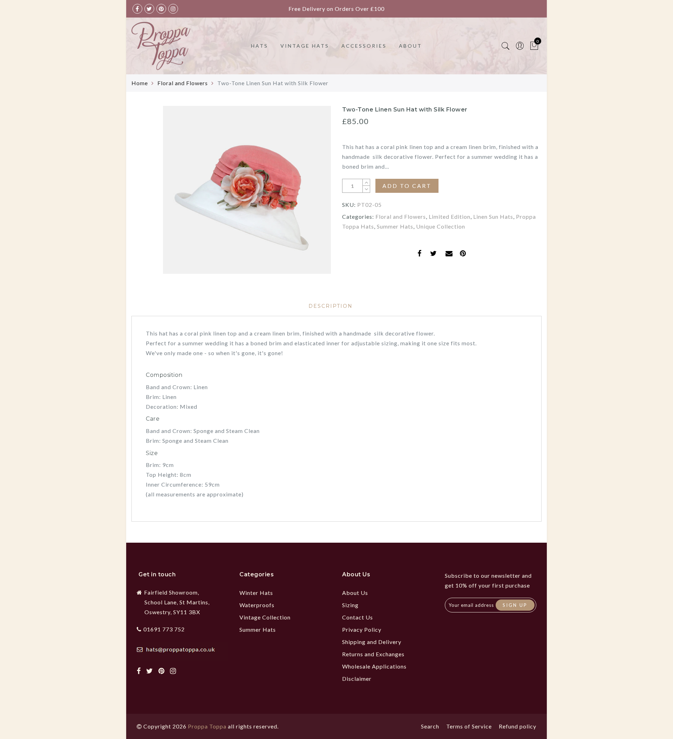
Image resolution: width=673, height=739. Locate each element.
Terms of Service (469, 726)
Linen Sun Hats (493, 216)
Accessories (364, 46)
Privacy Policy (361, 629)
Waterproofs (256, 605)
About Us (355, 592)
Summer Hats (395, 226)
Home (139, 83)
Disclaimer (357, 678)
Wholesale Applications (374, 666)
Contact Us (357, 617)
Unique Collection (440, 226)
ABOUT (410, 46)
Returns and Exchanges (373, 654)
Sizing (350, 605)
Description (330, 306)
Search (430, 726)
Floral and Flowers (182, 83)
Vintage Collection (265, 617)
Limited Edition (449, 216)
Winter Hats (256, 592)
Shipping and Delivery (371, 641)
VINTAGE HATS (304, 46)
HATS (259, 46)
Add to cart (406, 185)
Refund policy (517, 726)
